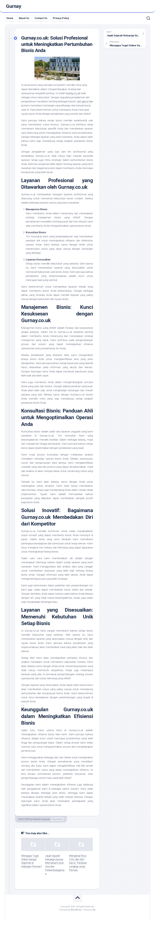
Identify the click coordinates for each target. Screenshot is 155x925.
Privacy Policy (61, 18)
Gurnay (13, 6)
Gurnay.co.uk (73, 93)
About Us (24, 18)
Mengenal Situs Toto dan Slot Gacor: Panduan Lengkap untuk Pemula (78, 863)
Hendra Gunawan (41, 819)
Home (10, 18)
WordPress (76, 910)
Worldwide (57, 819)
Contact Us (41, 18)
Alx (93, 910)
